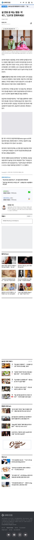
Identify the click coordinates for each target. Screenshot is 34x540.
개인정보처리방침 (9, 527)
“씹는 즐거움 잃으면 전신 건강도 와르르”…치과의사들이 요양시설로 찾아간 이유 (23, 396)
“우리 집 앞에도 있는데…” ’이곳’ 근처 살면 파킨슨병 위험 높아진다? (22, 461)
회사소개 (3, 527)
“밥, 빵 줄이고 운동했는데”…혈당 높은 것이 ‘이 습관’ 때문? (23, 380)
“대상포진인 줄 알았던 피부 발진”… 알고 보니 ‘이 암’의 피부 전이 (9, 279)
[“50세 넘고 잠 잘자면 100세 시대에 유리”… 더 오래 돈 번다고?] (6, 469)
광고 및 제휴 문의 (17, 529)
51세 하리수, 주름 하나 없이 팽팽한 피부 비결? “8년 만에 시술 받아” (22, 433)
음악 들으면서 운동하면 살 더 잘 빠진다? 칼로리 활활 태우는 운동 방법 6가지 (22, 418)
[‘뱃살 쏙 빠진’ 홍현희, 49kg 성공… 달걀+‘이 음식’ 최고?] (25, 287)
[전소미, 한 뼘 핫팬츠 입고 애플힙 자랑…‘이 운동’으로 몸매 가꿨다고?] (25, 273)
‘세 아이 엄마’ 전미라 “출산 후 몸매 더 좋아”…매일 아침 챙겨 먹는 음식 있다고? (22, 410)
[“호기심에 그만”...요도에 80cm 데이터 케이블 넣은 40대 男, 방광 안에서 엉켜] (6, 476)
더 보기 (28, 216)
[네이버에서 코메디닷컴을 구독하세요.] (17, 192)
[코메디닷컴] (14, 534)
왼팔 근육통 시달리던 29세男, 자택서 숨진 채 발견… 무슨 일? (9, 266)
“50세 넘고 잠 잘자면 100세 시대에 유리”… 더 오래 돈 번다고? (21, 468)
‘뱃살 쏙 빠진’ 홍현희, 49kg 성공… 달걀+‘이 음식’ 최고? (24, 293)
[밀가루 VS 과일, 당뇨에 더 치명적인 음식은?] (25, 260)
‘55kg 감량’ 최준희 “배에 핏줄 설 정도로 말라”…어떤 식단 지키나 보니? (21, 425)
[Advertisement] (13, 346)
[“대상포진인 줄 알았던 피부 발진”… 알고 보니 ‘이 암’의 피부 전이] (9, 273)
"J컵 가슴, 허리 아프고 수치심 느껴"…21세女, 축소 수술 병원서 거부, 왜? (17, 183)
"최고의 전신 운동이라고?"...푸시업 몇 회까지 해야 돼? (15, 180)
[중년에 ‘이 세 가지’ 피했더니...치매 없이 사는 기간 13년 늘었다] (9, 287)
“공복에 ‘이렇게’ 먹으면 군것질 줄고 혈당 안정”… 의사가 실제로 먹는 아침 (23, 373)
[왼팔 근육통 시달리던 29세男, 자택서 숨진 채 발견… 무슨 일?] (9, 260)
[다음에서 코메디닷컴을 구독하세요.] (17, 199)
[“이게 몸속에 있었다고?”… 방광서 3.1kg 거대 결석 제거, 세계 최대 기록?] (6, 484)
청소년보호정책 (22, 527)
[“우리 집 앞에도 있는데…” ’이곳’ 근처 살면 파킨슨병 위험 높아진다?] (6, 461)
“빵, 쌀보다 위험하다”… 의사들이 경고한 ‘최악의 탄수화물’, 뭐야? (23, 365)
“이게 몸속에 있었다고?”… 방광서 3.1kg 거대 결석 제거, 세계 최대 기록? (22, 484)
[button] (21, 2)
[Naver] (8, 534)
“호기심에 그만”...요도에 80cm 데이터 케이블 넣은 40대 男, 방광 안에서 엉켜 (22, 476)
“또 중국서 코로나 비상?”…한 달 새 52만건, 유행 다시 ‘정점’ (23, 388)
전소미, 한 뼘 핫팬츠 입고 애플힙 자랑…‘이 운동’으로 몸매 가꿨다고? (24, 279)
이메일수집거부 (4, 529)
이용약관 (16, 527)
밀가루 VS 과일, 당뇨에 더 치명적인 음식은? (25, 266)
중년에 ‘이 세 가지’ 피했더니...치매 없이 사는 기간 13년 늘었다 (9, 293)
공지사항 (10, 529)
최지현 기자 (11, 205)
